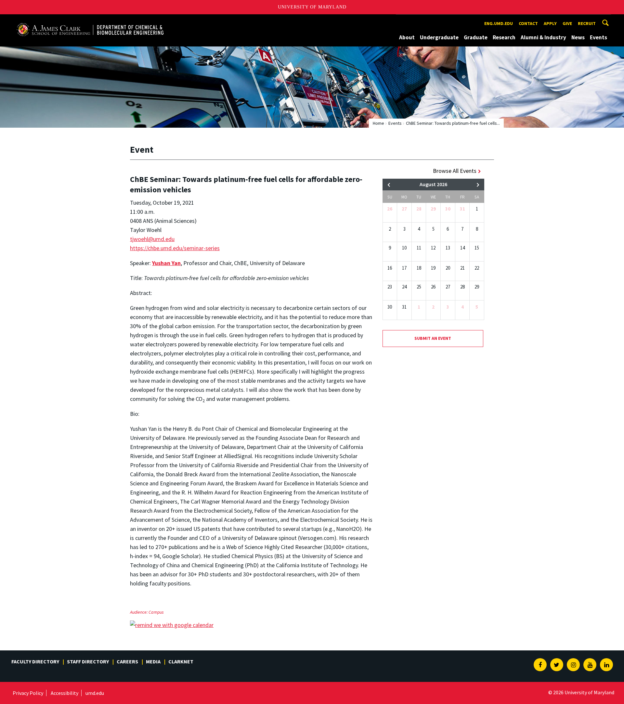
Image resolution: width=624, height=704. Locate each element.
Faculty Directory (35, 661)
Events (598, 37)
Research (504, 37)
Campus (156, 612)
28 (419, 209)
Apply (550, 23)
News (578, 37)
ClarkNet (180, 661)
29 (433, 209)
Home (378, 123)
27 (404, 209)
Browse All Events (454, 170)
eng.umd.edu (498, 23)
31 (462, 209)
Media (153, 661)
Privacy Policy (28, 693)
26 (389, 209)
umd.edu (94, 693)
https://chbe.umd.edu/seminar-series (175, 248)
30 (447, 209)
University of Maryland (312, 7)
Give (567, 23)
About (407, 37)
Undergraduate (439, 37)
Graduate (476, 37)
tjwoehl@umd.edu (152, 239)
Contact (528, 23)
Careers (127, 661)
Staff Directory (88, 661)
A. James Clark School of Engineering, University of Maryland (90, 20)
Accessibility (64, 693)
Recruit (587, 23)
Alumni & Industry (543, 37)
